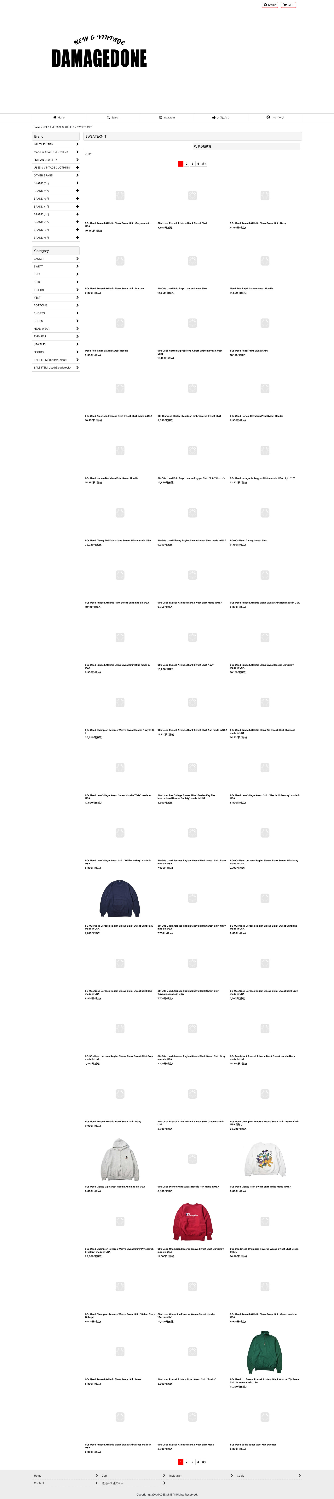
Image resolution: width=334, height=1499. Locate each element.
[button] (270, 5)
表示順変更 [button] (204, 146)
